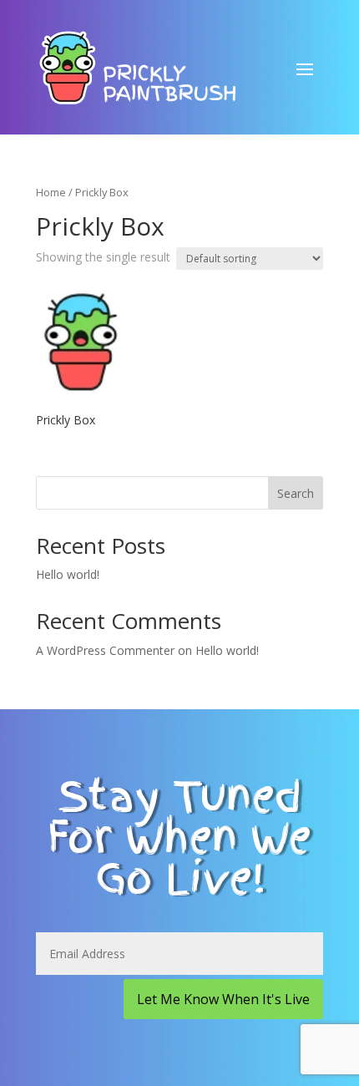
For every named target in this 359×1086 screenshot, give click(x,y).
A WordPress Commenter (105, 650)
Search (295, 493)
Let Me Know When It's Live (223, 999)
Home (51, 192)
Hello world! (67, 574)
